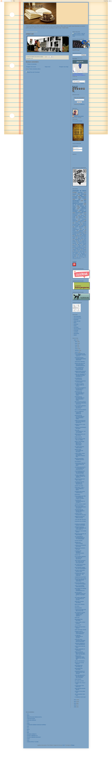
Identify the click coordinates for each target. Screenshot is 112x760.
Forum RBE (77, 244)
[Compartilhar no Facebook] (51, 56)
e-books (84, 198)
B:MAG (75, 325)
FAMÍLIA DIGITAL (78, 437)
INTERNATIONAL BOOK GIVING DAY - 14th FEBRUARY (80, 574)
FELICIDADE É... (78, 461)
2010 (75, 703)
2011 (75, 701)
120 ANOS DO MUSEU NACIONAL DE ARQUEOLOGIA (79, 483)
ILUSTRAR (76, 330)
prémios (74, 219)
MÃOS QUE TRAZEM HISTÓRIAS (79, 602)
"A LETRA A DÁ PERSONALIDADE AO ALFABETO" (80, 501)
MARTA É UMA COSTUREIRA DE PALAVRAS (79, 450)
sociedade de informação (79, 248)
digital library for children (80, 257)
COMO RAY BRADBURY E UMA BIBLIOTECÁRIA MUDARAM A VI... (80, 375)
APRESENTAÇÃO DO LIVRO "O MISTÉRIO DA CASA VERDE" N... (80, 528)
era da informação (78, 204)
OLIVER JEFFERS (78, 540)
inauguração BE (78, 239)
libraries (82, 220)
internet (82, 215)
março (76, 348)
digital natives (81, 245)
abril (76, 346)
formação (75, 196)
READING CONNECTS (31, 734)
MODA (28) (77, 617)
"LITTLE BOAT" (78, 625)
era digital (79, 195)
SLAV (28, 740)
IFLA (28, 727)
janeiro (76, 352)
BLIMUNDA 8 (77, 494)
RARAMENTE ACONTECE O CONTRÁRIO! (80, 381)
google (74, 216)
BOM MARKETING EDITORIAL (79, 620)
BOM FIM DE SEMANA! (80, 604)
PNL (79, 199)
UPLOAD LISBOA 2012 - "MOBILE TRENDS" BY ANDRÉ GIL (80, 476)
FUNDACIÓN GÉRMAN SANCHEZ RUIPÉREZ (36, 724)
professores (81, 217)
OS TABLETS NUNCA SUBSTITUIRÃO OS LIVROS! (79, 385)
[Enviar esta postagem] (46, 56)
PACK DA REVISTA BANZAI (80, 409)
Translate (82, 83)
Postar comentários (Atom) (34, 68)
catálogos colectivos (76, 249)
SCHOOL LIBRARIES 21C (32, 735)
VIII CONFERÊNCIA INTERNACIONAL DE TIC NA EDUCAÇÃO (80, 537)
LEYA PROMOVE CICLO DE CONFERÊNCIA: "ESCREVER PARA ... (80, 472)
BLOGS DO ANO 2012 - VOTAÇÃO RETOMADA (80, 583)
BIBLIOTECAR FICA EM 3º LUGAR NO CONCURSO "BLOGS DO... (80, 403)
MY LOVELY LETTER (79, 680)
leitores (76, 222)
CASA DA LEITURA (31, 718)
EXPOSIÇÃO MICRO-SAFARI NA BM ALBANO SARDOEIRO (80, 358)
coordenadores (76, 229)
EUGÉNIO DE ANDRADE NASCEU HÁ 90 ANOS (80, 525)
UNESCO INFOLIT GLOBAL (33, 741)
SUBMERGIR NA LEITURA (80, 577)
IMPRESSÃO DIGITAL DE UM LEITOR (80, 435)
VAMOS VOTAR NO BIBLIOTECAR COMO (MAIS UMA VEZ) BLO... (80, 653)
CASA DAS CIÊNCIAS (31, 720)
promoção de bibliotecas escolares (79, 247)
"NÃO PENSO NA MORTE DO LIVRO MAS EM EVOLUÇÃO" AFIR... (80, 561)
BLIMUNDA (76, 319)
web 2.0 (74, 221)
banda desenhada (79, 226)
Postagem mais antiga (63, 66)
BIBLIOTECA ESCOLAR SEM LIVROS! (80, 479)
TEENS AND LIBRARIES (80, 361)
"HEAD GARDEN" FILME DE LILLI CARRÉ (80, 439)
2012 (75, 699)
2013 (75, 340)
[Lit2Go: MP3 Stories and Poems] (77, 311)
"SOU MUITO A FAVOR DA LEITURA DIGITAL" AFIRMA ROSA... (80, 389)
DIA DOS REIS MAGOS (79, 660)
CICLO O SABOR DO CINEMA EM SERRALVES (79, 412)
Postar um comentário (32, 64)
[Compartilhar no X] (50, 56)
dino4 (64, 745)
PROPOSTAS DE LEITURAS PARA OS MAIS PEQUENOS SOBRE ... (79, 393)
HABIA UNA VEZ (77, 321)
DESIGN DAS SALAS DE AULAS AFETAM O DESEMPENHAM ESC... (80, 364)
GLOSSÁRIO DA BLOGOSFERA (78, 379)
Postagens (76, 148)
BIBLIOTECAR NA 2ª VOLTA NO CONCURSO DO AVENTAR (80, 507)
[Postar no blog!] (49, 56)
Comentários (77, 150)
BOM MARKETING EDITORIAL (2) (79, 666)
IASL (78, 240)
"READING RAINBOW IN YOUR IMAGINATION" (80, 644)
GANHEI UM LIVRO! (79, 485)
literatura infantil (79, 212)
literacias (74, 234)
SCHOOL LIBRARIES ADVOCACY (34, 737)
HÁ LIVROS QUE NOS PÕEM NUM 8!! (79, 447)
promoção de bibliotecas (78, 231)
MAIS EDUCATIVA (77, 318)
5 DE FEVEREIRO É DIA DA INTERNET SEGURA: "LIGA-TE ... (80, 354)
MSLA (28, 729)
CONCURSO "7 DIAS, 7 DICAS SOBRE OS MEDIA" (80, 488)
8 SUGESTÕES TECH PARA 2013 (79, 686)
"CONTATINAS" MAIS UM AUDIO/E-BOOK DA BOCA (80, 464)
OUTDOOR (76, 327)
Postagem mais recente (31, 66)
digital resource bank (82, 238)
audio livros (77, 235)
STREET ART (77, 554)
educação (83, 211)
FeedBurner (82, 104)
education (80, 221)
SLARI (28, 738)
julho (76, 341)
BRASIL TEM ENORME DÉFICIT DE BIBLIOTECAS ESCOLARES (79, 443)
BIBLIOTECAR (35, 6)
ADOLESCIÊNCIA (77, 328)
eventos (74, 194)
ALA (28, 713)
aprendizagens (76, 200)
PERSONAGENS (78, 607)
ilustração (80, 192)
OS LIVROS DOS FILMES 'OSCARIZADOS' (80, 565)
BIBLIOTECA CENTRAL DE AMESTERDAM (80, 534)
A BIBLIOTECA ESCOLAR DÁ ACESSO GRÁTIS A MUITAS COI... (80, 421)
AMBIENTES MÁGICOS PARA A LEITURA (80, 517)
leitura (74, 206)
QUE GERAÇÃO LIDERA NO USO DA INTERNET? (80, 568)
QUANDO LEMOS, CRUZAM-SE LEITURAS (80, 514)
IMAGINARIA (76, 333)
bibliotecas (83, 194)
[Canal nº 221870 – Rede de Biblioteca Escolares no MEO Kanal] (79, 36)
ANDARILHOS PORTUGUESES (79, 543)
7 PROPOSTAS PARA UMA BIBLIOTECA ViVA (80, 610)
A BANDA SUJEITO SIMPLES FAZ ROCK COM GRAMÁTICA (79, 632)
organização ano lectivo (76, 258)
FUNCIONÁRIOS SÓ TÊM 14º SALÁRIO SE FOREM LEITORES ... (80, 497)
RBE (85, 221)
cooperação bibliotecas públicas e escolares (79, 210)
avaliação (84, 249)
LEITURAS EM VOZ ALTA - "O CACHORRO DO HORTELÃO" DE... (80, 468)
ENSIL (28, 723)
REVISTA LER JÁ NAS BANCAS (79, 663)
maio (76, 345)
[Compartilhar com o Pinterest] (53, 56)
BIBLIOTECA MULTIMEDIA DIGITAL (34, 717)
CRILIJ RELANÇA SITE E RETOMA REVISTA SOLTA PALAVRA (80, 676)
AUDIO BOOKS (78, 679)
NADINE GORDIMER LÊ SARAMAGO (80, 650)
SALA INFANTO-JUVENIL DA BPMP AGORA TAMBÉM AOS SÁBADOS (80, 614)
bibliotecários (75, 214)
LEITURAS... (77, 606)
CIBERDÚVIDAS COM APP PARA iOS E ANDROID (80, 372)
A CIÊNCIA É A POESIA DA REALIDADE (80, 546)
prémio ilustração (82, 243)
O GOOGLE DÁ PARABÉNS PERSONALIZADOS (79, 552)
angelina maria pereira (79, 116)
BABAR (75, 335)
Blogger (72, 745)
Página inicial (47, 66)
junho (76, 343)
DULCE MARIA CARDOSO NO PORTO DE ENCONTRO (80, 407)
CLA (28, 721)
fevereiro (77, 350)
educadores (83, 225)
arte (32, 58)
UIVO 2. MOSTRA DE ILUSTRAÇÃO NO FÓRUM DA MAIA (79, 368)
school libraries (82, 234)
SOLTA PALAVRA (77, 316)
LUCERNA (76, 331)
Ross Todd (82, 252)
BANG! (75, 322)
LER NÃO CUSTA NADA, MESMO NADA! (80, 571)
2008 (75, 706)
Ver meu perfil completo (77, 120)
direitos (82, 233)
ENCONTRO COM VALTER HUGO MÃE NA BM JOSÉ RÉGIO (80, 580)
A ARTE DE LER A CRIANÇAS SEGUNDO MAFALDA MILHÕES (80, 640)
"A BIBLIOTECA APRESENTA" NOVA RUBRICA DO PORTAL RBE (80, 657)
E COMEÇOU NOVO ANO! (80, 697)
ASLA (28, 715)
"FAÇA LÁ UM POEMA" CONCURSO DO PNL (80, 586)
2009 (75, 705)
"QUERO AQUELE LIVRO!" (80, 504)
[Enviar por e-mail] (48, 56)
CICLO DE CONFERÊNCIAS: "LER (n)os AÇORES (80, 431)
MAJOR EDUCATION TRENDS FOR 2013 (79, 459)
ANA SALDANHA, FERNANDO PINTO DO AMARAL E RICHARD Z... (80, 594)
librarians (81, 230)
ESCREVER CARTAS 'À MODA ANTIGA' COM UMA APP (80, 672)
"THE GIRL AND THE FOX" (80, 519)
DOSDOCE (76, 324)
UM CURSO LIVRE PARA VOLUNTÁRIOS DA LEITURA (80, 598)
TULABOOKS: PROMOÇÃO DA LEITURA (79, 636)
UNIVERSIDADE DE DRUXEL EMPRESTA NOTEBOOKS (79, 511)
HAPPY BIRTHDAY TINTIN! (80, 629)
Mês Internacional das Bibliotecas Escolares (79, 202)
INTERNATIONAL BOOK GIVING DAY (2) (80, 492)
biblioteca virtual (77, 228)
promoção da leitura (79, 191)
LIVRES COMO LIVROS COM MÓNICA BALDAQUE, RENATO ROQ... (80, 455)
